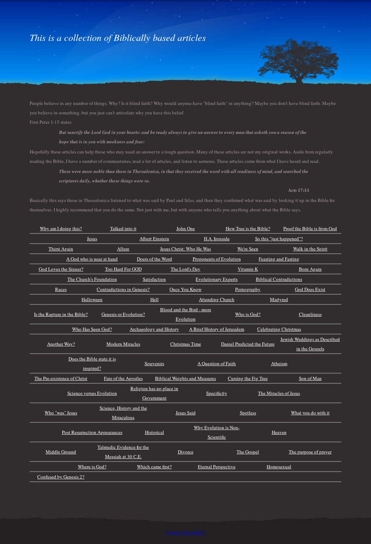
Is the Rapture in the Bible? (61, 314)
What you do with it (310, 412)
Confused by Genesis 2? (60, 476)
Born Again (310, 269)
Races (61, 289)
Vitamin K (248, 269)
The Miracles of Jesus (279, 393)
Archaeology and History (154, 329)
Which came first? (154, 466)
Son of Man (310, 378)
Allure (123, 248)
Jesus (92, 238)
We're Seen (247, 248)
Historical (154, 432)
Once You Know (185, 289)
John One (185, 228)
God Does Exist (310, 289)
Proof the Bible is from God (310, 228)
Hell (154, 299)
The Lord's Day (185, 269)
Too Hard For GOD (123, 269)
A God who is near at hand (92, 259)
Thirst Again (61, 248)
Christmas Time (185, 344)
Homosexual (279, 466)
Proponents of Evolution (217, 259)
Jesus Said (186, 412)
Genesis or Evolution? (123, 314)
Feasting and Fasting (279, 259)
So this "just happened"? (279, 238)
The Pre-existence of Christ (60, 378)
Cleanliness (310, 314)
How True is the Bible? (248, 228)
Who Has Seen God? (92, 329)
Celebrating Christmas (279, 329)
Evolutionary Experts (217, 279)
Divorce (185, 451)
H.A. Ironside (217, 238)
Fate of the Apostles (123, 378)
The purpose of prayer (310, 451)
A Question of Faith (216, 363)
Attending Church (216, 299)
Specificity (216, 393)
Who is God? (247, 314)
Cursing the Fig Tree (248, 378)
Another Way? (61, 344)
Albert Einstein (154, 238)
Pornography (247, 289)
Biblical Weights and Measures (185, 378)
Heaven (279, 432)
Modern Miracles (123, 344)
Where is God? (92, 466)
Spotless (248, 412)
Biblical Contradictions (279, 279)
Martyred (279, 299)
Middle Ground (61, 451)
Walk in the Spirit (310, 248)
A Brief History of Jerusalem (216, 329)
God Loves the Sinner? (61, 269)
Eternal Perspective (216, 466)
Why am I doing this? (61, 228)
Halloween (92, 299)
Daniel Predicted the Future (248, 344)
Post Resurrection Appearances (92, 432)
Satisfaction (154, 279)
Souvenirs (154, 363)
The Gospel (248, 451)
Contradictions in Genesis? (123, 289)
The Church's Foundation (92, 279)
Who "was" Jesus (61, 412)
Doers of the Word (154, 259)
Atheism (279, 363)
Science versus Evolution (92, 393)
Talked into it (123, 228)
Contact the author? (185, 532)
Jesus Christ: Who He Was (185, 248)
